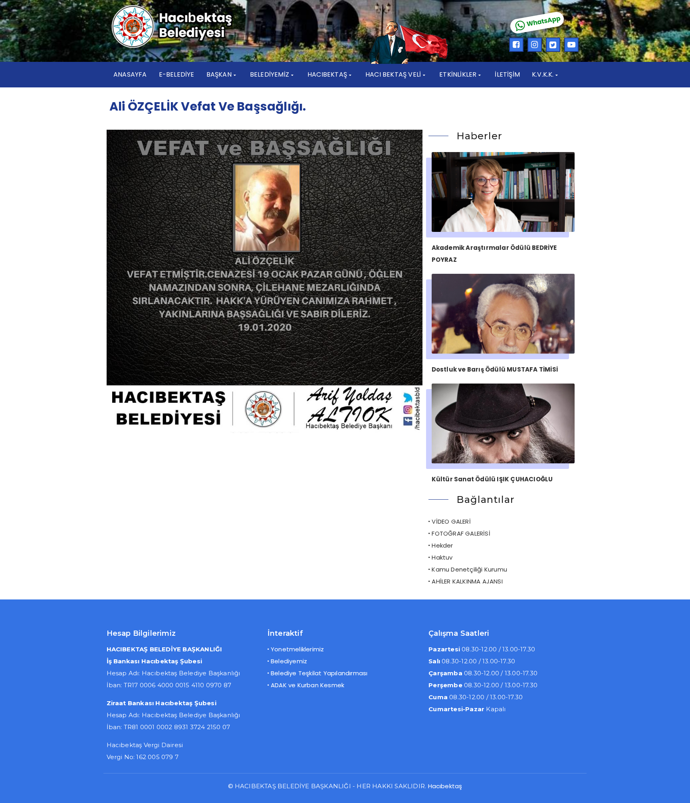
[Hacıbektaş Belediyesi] (183, 47)
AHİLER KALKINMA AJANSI (467, 581)
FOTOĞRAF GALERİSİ (461, 533)
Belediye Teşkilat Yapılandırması (319, 673)
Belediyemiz (289, 661)
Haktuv (442, 557)
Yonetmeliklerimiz (297, 649)
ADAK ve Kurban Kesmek (307, 685)
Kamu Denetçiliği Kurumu (469, 569)
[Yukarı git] (676, 789)
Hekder (442, 545)
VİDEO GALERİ (451, 521)
